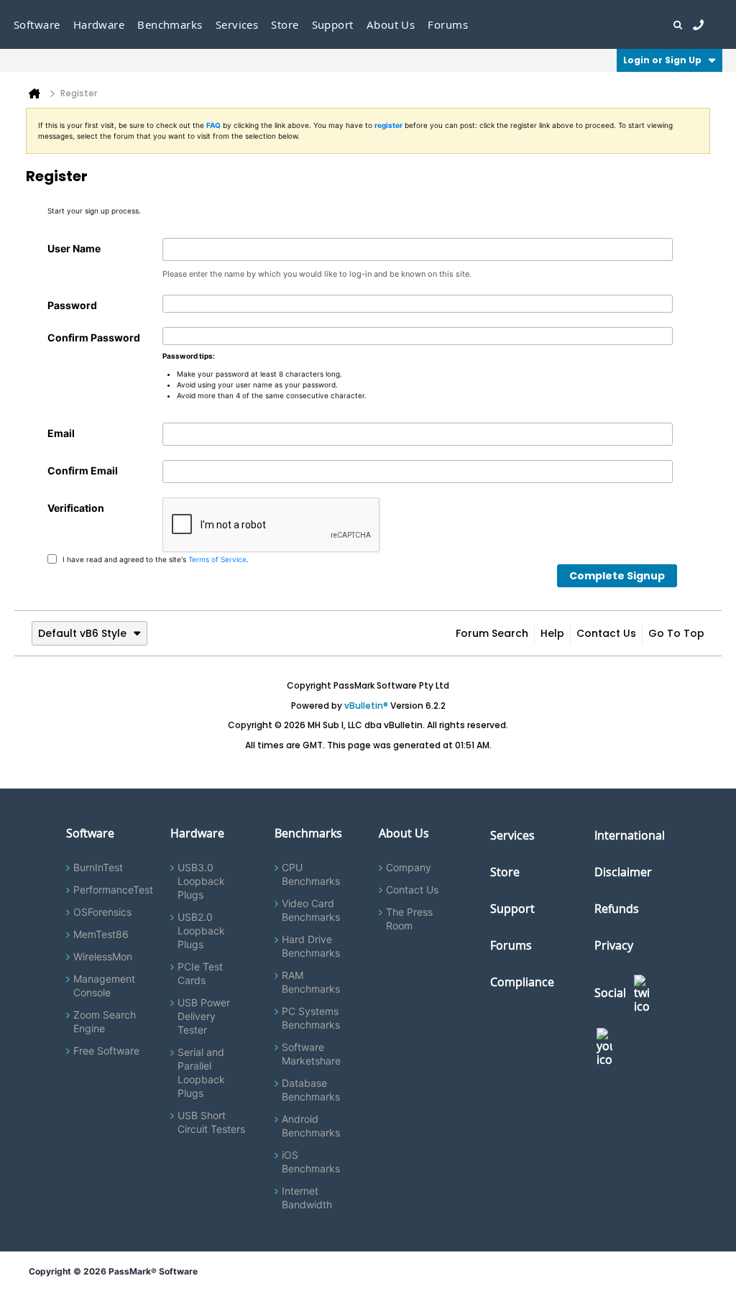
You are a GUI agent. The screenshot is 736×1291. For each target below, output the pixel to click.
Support (333, 24)
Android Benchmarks (311, 1126)
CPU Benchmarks (311, 874)
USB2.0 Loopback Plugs (201, 930)
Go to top (676, 633)
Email (61, 433)
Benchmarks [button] (170, 24)
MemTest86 (101, 934)
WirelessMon (102, 956)
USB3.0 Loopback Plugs (201, 881)
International (629, 835)
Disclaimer (623, 872)
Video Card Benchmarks (311, 910)
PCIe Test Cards (200, 973)
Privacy (613, 945)
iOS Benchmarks (311, 1162)
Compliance (522, 982)
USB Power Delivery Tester (204, 1016)
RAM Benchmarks (311, 982)
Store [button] (284, 24)
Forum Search (492, 633)
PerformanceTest (113, 889)
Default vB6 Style (82, 633)
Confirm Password (93, 337)
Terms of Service (217, 558)
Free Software (106, 1050)
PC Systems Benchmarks (311, 1018)
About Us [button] (391, 24)
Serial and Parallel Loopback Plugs (201, 1072)
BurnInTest (98, 867)
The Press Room (409, 919)
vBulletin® (366, 705)
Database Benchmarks (311, 1090)
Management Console (104, 985)
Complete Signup (617, 576)
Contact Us (606, 633)
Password (72, 305)
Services (512, 835)
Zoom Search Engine (104, 1021)
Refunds (616, 908)
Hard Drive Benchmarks (311, 946)
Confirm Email (82, 470)
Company (408, 867)
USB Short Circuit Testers (211, 1122)
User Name (74, 248)
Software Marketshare (311, 1054)
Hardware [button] (99, 24)
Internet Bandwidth (307, 1197)
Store (505, 872)
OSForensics (102, 912)
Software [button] (37, 24)
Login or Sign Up (662, 60)
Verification (75, 508)
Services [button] (237, 24)
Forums (448, 24)
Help (552, 633)
